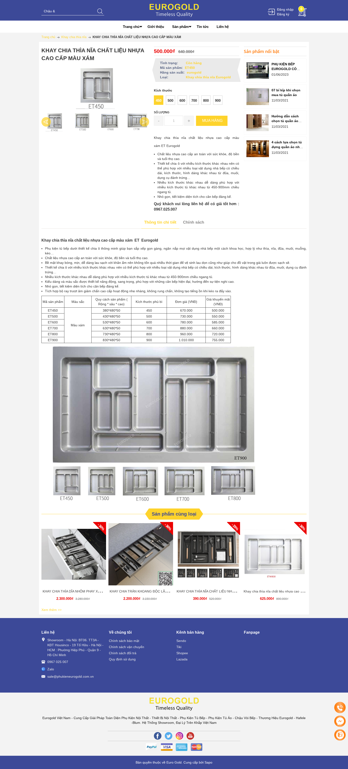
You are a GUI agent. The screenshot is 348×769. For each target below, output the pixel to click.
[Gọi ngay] (340, 708)
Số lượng (161, 112)
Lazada (181, 659)
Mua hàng (275, 556)
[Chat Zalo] (340, 735)
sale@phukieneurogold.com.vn (70, 676)
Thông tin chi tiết (160, 222)
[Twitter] (168, 736)
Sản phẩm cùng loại (174, 514)
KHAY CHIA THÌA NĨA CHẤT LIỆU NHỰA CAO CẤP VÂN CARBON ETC (229, 591)
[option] (54, 121)
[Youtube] (190, 736)
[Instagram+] (179, 736)
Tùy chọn (74, 556)
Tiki (178, 647)
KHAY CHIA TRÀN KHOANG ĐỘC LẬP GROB (144, 591)
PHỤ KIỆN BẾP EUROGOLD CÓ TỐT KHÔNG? (284, 68)
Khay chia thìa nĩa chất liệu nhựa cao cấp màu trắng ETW (287, 591)
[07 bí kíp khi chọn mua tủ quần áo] (257, 96)
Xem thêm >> (51, 610)
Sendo (181, 641)
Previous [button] (46, 122)
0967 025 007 (57, 662)
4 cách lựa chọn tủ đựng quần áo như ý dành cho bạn (287, 147)
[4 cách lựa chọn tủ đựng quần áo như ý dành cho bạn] (257, 148)
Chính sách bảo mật (124, 641)
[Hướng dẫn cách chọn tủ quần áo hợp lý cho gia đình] (257, 122)
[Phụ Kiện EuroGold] (174, 10)
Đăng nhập (285, 9)
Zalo (50, 669)
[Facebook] (157, 736)
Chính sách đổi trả (122, 653)
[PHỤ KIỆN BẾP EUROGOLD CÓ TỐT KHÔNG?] (257, 70)
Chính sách (193, 222)
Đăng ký (283, 14)
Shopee (182, 653)
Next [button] (144, 122)
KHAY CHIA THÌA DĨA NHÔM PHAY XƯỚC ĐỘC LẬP (82, 591)
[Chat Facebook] (340, 721)
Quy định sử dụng (122, 659)
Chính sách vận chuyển (126, 647)
